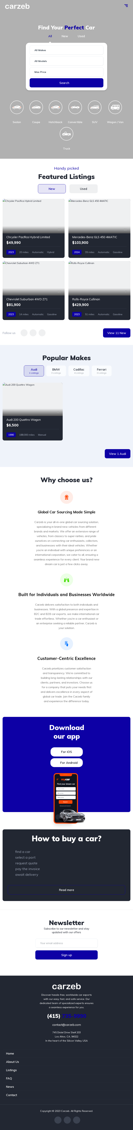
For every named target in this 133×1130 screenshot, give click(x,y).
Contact (11, 1095)
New (65, 36)
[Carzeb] (17, 6)
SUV (94, 122)
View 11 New (116, 333)
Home (10, 1053)
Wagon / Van (115, 122)
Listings (11, 1070)
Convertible (75, 122)
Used (81, 36)
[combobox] (66, 50)
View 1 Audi (117, 454)
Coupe (36, 122)
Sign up (66, 955)
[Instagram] (76, 1120)
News (10, 1086)
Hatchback (55, 122)
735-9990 (66, 1016)
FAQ (9, 1078)
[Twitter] (67, 1120)
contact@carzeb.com (66, 1025)
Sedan (17, 122)
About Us (12, 1062)
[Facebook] (57, 1120)
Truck (66, 148)
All (50, 36)
